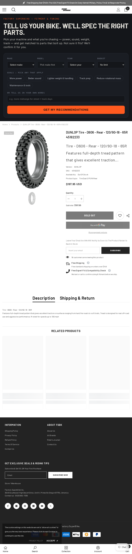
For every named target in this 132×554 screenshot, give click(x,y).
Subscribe (115, 250)
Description (44, 297)
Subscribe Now (60, 475)
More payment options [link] (98, 232)
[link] (120, 216)
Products (15, 124)
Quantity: (70, 193)
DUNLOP (77, 167)
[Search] (13, 10)
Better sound (34, 78)
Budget (101, 59)
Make (10, 59)
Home (5, 124)
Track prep (85, 78)
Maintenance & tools (20, 85)
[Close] (61, 505)
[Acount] (118, 9)
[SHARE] (127, 216)
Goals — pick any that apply (25, 73)
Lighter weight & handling (60, 78)
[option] (31, 159)
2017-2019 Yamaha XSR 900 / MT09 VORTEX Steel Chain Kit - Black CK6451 (36, 512)
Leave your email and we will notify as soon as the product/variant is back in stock (96, 242)
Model (40, 59)
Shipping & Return (77, 297)
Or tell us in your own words (26, 93)
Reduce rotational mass (109, 78)
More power (16, 78)
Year (70, 59)
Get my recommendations (66, 109)
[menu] (4, 10)
